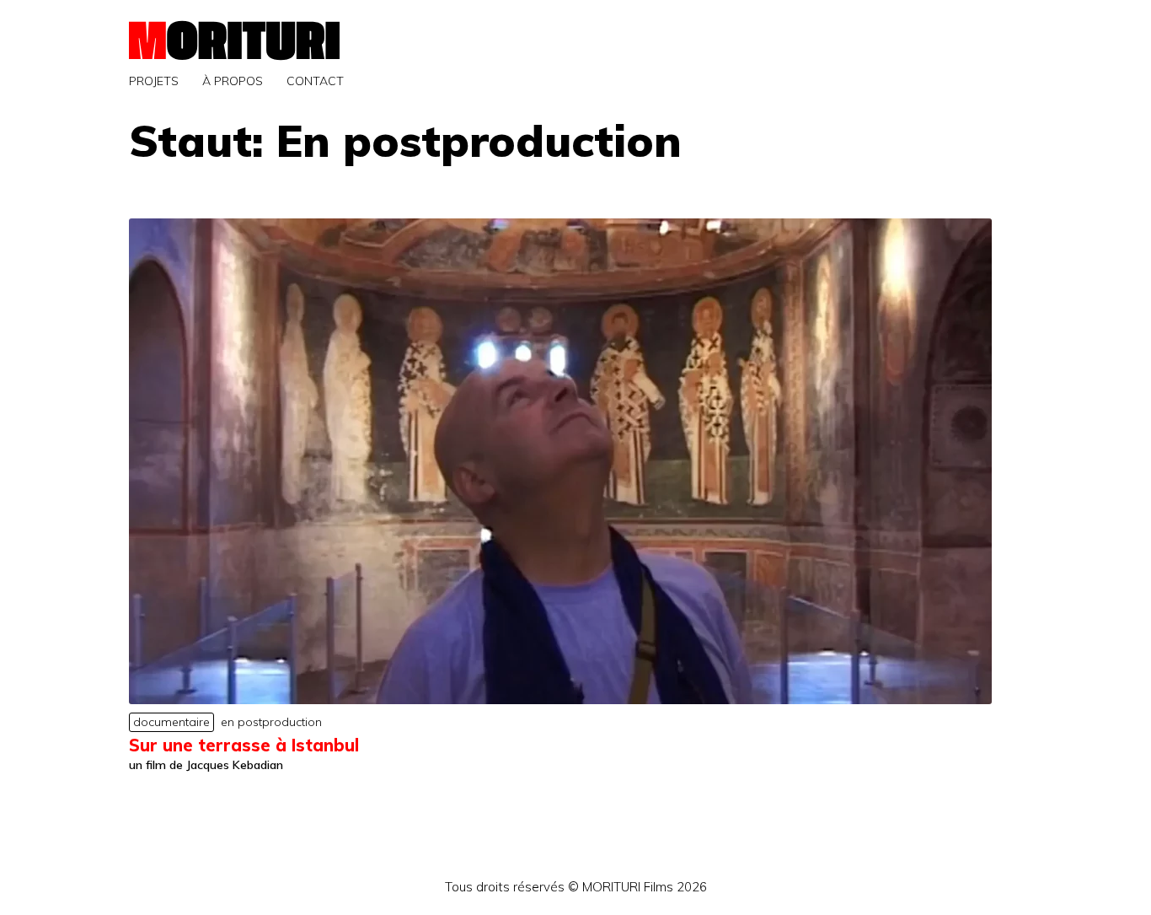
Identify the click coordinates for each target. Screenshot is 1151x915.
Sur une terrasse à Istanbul (244, 745)
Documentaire (171, 721)
